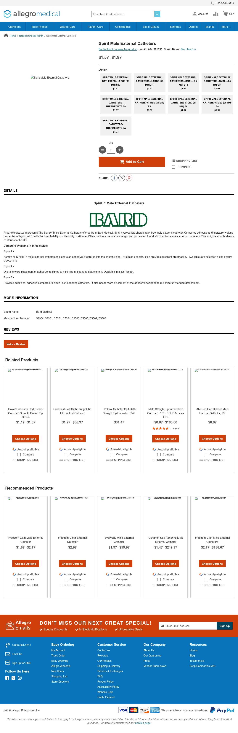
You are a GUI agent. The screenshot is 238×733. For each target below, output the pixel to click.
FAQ (100, 676)
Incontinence (40, 26)
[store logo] (32, 14)
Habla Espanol (106, 697)
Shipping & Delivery (108, 666)
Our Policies (104, 660)
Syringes (175, 26)
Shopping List (59, 676)
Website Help (105, 692)
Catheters (14, 26)
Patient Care (95, 26)
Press (147, 660)
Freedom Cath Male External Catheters (212, 539)
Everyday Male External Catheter (119, 539)
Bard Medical (188, 49)
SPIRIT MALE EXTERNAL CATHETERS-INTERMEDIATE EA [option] (115, 126)
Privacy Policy (105, 681)
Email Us (17, 654)
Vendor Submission (155, 666)
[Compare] (216, 13)
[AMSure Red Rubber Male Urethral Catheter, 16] (212, 386)
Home (13, 35)
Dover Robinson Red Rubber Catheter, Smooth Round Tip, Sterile (25, 413)
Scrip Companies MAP (203, 666)
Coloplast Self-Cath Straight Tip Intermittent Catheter (72, 411)
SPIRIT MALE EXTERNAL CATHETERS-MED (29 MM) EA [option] (217, 104)
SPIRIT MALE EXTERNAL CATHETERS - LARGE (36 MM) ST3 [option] (115, 83)
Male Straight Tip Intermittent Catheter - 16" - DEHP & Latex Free (165, 413)
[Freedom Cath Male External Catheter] (25, 515)
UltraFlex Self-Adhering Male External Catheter (165, 539)
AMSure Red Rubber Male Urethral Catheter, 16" (212, 411)
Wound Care (68, 26)
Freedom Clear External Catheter (72, 539)
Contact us (103, 650)
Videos (194, 650)
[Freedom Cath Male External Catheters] (212, 515)
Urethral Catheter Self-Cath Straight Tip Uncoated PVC (119, 411)
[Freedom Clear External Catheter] (72, 515)
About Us (149, 650)
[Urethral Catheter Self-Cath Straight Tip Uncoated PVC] (119, 386)
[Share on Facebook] (114, 178)
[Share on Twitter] (121, 178)
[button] (194, 14)
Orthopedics (123, 26)
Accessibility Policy (108, 687)
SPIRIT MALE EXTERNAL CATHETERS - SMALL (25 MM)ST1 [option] (217, 83)
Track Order (58, 655)
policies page (143, 723)
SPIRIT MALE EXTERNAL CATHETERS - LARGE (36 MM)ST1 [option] (149, 83)
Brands (210, 26)
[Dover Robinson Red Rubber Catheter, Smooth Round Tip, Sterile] (25, 386)
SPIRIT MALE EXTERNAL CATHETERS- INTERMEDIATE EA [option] (115, 104)
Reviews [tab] (11, 329)
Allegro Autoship (60, 666)
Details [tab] (11, 190)
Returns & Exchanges (110, 671)
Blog (192, 655)
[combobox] (125, 14)
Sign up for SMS (21, 663)
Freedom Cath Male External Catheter (25, 539)
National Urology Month (31, 35)
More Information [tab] (21, 297)
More (225, 26)
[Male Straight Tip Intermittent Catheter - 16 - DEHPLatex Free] (165, 386)
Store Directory (60, 681)
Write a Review (16, 344)
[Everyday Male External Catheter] (119, 515)
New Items (57, 671)
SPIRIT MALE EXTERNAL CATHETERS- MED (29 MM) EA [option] (149, 104)
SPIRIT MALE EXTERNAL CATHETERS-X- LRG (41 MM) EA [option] (183, 104)
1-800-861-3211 (224, 3)
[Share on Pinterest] (129, 178)
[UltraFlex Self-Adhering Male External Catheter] (165, 515)
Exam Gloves (151, 26)
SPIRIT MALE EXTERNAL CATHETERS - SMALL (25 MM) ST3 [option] (183, 83)
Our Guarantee (152, 655)
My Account (58, 650)
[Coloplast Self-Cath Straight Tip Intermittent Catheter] (72, 386)
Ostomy (193, 26)
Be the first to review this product (118, 49)
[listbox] (166, 104)
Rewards (102, 655)
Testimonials (197, 660)
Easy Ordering (59, 660)
